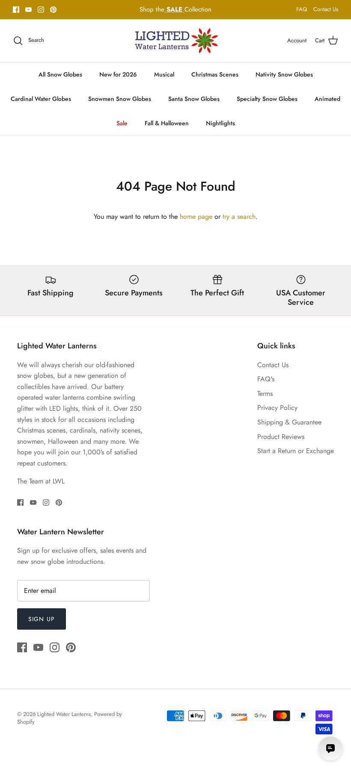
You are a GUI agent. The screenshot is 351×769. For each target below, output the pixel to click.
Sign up (41, 619)
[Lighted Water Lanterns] (175, 40)
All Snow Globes (60, 74)
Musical (164, 74)
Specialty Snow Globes (267, 98)
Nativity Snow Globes (284, 74)
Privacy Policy (277, 407)
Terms (265, 393)
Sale (122, 123)
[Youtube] (28, 9)
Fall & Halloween (167, 123)
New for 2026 (118, 74)
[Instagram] (41, 9)
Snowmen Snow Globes (119, 98)
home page (196, 216)
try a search (239, 216)
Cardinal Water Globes (41, 98)
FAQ (301, 9)
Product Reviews (280, 437)
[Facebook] (16, 9)
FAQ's (265, 379)
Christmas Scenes (214, 74)
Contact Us (325, 9)
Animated (327, 98)
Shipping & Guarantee (289, 422)
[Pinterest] (53, 9)
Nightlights (220, 123)
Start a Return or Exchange (295, 451)
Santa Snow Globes (194, 98)
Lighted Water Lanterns (64, 714)
